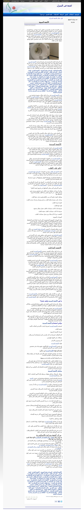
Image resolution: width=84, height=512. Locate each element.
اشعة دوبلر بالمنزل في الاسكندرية (46, 76)
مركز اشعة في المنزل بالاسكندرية (53, 73)
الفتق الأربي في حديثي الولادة (42, 83)
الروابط (62, 14)
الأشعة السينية (44, 22)
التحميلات (56, 14)
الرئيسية (77, 14)
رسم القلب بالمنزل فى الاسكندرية (41, 81)
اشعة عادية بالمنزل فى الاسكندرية (37, 80)
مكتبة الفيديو (49, 14)
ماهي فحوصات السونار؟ (42, 86)
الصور (66, 14)
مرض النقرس (53, 86)
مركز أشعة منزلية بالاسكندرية (34, 73)
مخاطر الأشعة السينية (55, 371)
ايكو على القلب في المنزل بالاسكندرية (38, 72)
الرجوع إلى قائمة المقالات (30, 25)
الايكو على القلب (54, 171)
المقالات (71, 14)
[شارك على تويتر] (61, 501)
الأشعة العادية (43, 185)
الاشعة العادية (36, 70)
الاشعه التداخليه (54, 248)
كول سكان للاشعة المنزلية (56, 18)
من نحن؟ (42, 14)
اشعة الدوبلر (48, 463)
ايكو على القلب (53, 72)
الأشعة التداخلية (57, 70)
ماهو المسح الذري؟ (51, 90)
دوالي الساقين (43, 84)
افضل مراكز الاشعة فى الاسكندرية (52, 75)
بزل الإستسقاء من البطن (36, 87)
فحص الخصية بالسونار (56, 89)
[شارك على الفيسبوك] (59, 501)
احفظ (56, 501)
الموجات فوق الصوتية (46, 70)
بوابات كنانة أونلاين (56, 1)
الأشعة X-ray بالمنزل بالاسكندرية (40, 78)
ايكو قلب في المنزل (56, 81)
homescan (48, 496)
